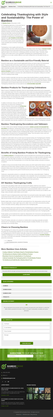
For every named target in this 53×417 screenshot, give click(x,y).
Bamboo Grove (6, 23)
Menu (51, 2)
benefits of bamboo (45, 234)
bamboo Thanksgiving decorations (11, 242)
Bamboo (5, 285)
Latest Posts (5, 384)
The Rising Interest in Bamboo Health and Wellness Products (18, 254)
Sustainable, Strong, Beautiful (13, 2)
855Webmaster (26, 414)
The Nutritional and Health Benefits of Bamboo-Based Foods (17, 260)
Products (6, 297)
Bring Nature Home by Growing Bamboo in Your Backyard (17, 256)
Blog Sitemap (34, 414)
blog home (4, 6)
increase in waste (46, 48)
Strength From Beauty (10, 267)
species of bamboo (6, 71)
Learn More (16, 274)
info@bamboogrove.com (9, 378)
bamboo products (8, 155)
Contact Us (8, 319)
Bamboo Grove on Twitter (5, 381)
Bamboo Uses (12, 6)
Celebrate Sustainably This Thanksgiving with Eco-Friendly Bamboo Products (22, 258)
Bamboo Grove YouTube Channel (8, 381)
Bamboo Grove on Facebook (2, 381)
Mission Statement (8, 301)
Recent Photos (31, 385)
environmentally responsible (34, 83)
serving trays (23, 106)
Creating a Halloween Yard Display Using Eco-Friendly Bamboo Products (20, 252)
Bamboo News (7, 289)
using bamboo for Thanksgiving (23, 242)
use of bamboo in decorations (16, 37)
